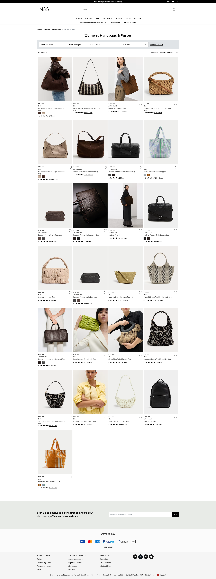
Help (39, 570)
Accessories (56, 29)
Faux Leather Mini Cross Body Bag (121, 297)
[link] (173, 1)
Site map (71, 570)
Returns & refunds (44, 566)
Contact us (104, 559)
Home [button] (128, 18)
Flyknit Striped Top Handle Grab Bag (158, 297)
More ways (107, 547)
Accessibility (119, 575)
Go (175, 515)
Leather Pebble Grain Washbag (50, 235)
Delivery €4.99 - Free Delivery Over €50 (93, 22)
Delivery (40, 559)
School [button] (119, 18)
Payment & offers (75, 563)
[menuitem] (78, 18)
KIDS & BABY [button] (108, 18)
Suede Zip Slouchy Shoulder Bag (85, 172)
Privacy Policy (95, 575)
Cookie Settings (148, 575)
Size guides (72, 566)
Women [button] (78, 18)
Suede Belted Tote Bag (117, 108)
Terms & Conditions (81, 575)
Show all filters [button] (156, 44)
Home (39, 29)
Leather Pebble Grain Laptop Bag (86, 235)
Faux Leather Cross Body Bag (84, 359)
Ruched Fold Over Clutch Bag (84, 421)
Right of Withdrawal (133, 575)
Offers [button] (137, 18)
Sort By (154, 52)
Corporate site (105, 563)
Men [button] (97, 18)
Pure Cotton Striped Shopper (155, 172)
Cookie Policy (108, 575)
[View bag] (174, 9)
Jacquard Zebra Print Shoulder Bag (157, 359)
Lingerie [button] (89, 18)
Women (47, 29)
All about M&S (105, 566)
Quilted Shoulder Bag (46, 297)
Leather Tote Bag (115, 235)
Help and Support (130, 22)
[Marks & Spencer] (44, 9)
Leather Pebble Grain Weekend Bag (121, 172)
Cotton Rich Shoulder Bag (118, 421)
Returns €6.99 (115, 22)
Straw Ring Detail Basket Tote (119, 359)
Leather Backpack (150, 421)
